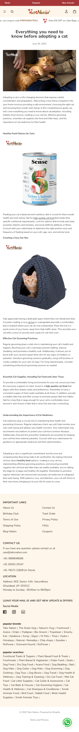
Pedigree (27, 632)
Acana (6, 632)
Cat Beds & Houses (22, 685)
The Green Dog (27, 628)
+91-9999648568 (13, 558)
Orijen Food (57, 660)
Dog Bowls (35, 673)
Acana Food (42, 664)
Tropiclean (55, 632)
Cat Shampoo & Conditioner (43, 689)
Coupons (36, 2)
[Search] (12, 12)
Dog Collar (23, 668)
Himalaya (8, 640)
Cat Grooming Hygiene (49, 685)
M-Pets (45, 636)
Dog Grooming (53, 668)
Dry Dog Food (25, 664)
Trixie (55, 636)
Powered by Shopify (50, 712)
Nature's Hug (46, 628)
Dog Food (8, 664)
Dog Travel (50, 673)
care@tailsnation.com (15, 552)
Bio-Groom (40, 632)
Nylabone (14, 636)
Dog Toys (20, 673)
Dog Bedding (59, 664)
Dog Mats (8, 668)
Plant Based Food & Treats (53, 656)
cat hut (31, 322)
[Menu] (4, 11)
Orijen (15, 632)
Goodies (60, 640)
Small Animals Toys (26, 697)
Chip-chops (46, 640)
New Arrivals (68, 2)
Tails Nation (9, 628)
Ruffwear (8, 644)
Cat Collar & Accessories (49, 681)
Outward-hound (25, 644)
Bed (71, 664)
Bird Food (27, 693)
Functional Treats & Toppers (19, 656)
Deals (70, 660)
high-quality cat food (44, 217)
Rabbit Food (42, 693)
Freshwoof (63, 628)
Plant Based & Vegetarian (33, 660)
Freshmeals (9, 660)
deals (7, 2)
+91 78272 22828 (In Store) (19, 570)
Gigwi (34, 636)
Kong (26, 636)
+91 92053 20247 (13, 564)
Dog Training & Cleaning (30, 677)
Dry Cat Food (54, 677)
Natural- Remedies (26, 640)
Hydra (63, 636)
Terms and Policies (39, 719)
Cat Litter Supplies (22, 681)
